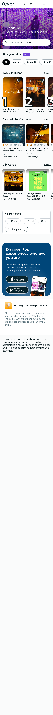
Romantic (31, 62)
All (6, 62)
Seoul (31, 221)
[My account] (44, 4)
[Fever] (8, 4)
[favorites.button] (19, 80)
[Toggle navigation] (49, 4)
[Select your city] (31, 4)
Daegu (14, 221)
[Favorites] (38, 4)
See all (47, 73)
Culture (17, 62)
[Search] (25, 4)
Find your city (18, 229)
